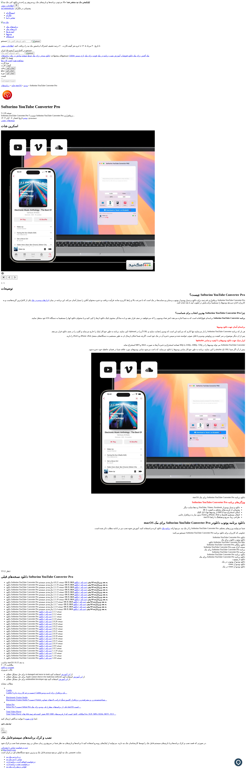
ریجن (3, 68)
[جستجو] (36, 41)
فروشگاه (10, 36)
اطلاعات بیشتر (7, 6)
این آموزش (65, 674)
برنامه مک (166, 528)
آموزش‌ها (10, 32)
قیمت (3, 76)
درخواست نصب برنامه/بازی (17, 764)
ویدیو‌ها (9, 34)
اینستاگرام (10, 13)
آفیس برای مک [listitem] (139, 56)
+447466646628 (7, 8)
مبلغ (3, 71)
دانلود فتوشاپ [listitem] (127, 56)
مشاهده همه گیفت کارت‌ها (12, 60)
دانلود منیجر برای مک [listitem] (41, 56)
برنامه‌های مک (12, 27)
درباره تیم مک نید (13, 757)
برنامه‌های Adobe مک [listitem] (75, 56)
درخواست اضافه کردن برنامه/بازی (20, 762)
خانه (13, 85)
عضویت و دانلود (7, 667)
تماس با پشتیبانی (8, 748)
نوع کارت (5, 63)
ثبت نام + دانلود (80, 582)
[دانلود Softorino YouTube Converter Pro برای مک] (7, 100)
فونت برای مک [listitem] (91, 56)
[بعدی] (14, 277)
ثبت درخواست (22, 748)
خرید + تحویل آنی (8, 81)
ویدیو (26, 85)
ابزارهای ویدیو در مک (40, 300)
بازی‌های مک (11, 29)
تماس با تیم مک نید (14, 759)
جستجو (4, 41)
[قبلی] (9, 277)
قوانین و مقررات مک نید (16, 767)
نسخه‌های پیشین (8, 120)
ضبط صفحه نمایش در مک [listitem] (21, 56)
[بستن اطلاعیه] (16, 5)
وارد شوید (29, 719)
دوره (3, 73)
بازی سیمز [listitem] (79, 56)
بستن (4, 732)
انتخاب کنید (11, 68)
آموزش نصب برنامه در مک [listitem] (109, 56)
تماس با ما (10, 18)
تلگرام (8, 15)
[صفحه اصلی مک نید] (5, 22)
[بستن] (3, 277)
